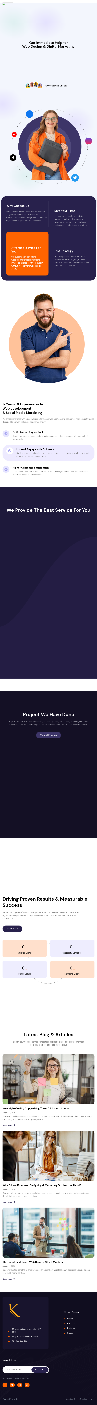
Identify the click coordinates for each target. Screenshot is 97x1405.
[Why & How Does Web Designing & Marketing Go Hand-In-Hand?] (48, 1156)
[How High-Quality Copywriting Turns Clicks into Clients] (48, 1079)
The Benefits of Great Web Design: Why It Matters (33, 1262)
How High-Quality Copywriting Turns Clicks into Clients (36, 1108)
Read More (7, 1125)
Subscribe (40, 1370)
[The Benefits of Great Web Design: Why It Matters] (48, 1233)
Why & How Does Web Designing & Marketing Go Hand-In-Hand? (42, 1185)
